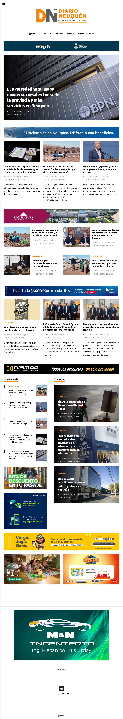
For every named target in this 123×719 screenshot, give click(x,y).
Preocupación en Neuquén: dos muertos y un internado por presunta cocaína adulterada (69, 444)
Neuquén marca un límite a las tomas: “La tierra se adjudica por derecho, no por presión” (59, 170)
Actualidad (45, 34)
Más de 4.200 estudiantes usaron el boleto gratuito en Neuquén (72, 484)
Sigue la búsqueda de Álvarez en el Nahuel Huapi (71, 405)
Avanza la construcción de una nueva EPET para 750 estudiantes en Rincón (104, 263)
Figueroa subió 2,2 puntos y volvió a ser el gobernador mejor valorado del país (100, 170)
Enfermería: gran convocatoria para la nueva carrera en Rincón (45, 263)
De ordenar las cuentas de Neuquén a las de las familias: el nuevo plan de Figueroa (101, 327)
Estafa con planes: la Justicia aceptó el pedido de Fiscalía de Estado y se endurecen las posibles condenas (21, 170)
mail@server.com (61, 693)
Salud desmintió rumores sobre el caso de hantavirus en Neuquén (20, 329)
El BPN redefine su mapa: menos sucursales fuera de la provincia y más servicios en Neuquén (33, 97)
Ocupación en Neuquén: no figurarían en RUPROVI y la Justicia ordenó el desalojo (45, 233)
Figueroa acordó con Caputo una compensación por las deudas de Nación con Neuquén (105, 234)
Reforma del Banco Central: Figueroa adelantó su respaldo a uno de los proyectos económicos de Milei (61, 327)
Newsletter (61, 670)
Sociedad (59, 34)
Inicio (34, 34)
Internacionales (86, 34)
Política (71, 34)
